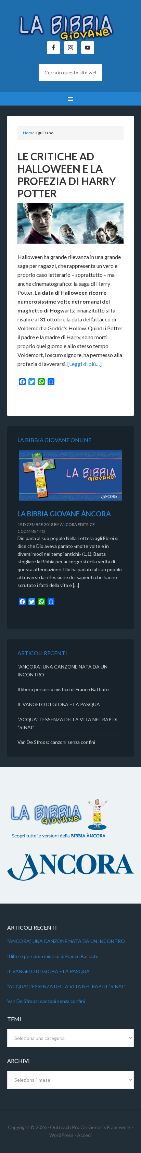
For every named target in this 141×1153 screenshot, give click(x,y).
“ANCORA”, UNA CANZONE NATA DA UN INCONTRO (66, 941)
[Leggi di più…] (84, 363)
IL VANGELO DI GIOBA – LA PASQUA (58, 704)
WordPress (61, 1135)
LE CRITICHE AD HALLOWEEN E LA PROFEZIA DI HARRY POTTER (66, 174)
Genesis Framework (109, 1127)
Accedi (84, 1135)
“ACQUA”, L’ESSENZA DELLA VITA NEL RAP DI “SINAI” (66, 986)
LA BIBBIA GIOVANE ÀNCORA (64, 514)
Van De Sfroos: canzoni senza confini (56, 742)
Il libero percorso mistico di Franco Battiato (63, 689)
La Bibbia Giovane (70, 24)
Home (29, 132)
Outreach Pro (64, 1127)
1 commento (31, 531)
